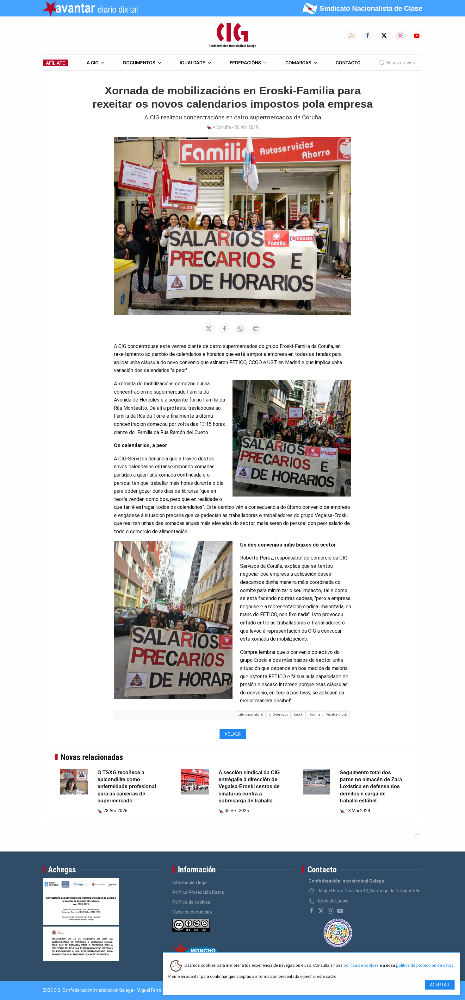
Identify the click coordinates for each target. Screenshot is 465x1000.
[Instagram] (330, 911)
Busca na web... (402, 62)
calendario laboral (250, 714)
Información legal (190, 882)
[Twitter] (321, 911)
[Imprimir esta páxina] (256, 328)
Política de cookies (191, 902)
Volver (233, 734)
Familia (314, 714)
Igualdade (192, 62)
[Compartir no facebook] (224, 328)
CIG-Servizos (278, 714)
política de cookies (361, 965)
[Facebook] (311, 911)
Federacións (245, 62)
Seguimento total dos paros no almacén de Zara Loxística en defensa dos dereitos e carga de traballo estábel (371, 787)
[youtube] (340, 911)
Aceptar (440, 984)
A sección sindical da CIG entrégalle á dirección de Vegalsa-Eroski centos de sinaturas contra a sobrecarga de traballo (249, 787)
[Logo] (232, 35)
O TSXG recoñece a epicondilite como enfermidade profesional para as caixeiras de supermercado (126, 787)
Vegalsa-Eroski (337, 714)
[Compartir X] (208, 328)
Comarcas (298, 62)
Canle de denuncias (192, 912)
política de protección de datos (425, 965)
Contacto (348, 62)
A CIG (93, 62)
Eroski (298, 714)
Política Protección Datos (198, 892)
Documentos (139, 62)
